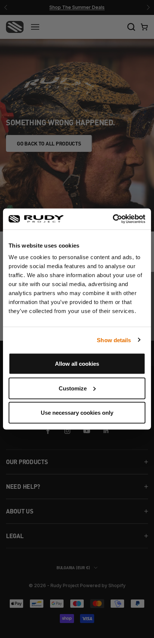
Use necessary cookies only (77, 413)
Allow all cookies (77, 364)
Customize (73, 388)
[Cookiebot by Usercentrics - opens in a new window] (112, 219)
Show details (114, 340)
